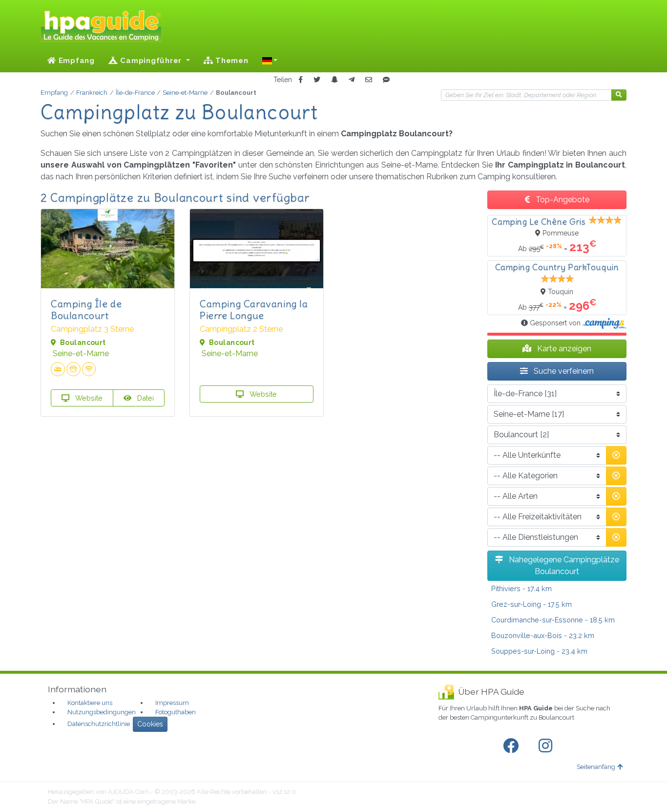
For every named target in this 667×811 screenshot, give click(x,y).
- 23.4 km (539, 651)
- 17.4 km (521, 588)
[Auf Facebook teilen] (300, 79)
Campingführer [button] (151, 60)
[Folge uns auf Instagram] (547, 746)
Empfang (75, 60)
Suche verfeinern (563, 371)
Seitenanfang (596, 766)
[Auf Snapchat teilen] (334, 79)
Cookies (150, 724)
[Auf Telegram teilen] (351, 79)
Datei (144, 398)
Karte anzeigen (563, 348)
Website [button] (88, 398)
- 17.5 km (531, 604)
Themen (230, 60)
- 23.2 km (542, 635)
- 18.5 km (553, 620)
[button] (270, 60)
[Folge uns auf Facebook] (513, 746)
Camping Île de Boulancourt (86, 309)
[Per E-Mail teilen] (368, 79)
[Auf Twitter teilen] (317, 79)
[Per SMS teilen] (386, 79)
